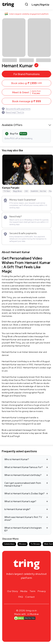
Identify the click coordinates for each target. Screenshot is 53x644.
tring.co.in (31, 610)
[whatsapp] (36, 585)
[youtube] (31, 585)
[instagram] (17, 585)
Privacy (42, 591)
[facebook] (21, 585)
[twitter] (26, 585)
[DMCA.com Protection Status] (24, 618)
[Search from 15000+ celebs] (26, 5)
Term (32, 591)
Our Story (12, 591)
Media (23, 591)
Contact (30, 596)
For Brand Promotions (27, 74)
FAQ (20, 596)
